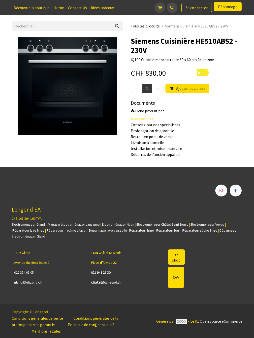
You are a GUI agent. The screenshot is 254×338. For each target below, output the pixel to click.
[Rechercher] (117, 26)
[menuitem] (32, 8)
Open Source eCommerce (221, 321)
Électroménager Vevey (207, 224)
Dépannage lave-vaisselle (108, 230)
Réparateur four (168, 230)
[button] (172, 7)
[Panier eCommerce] (160, 7)
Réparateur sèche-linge (199, 230)
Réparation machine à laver (67, 230)
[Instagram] (221, 190)
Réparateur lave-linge (28, 230)
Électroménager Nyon (118, 224)
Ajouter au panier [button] (190, 88)
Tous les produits (145, 26)
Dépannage (227, 6)
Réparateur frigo (141, 230)
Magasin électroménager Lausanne (74, 224)
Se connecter (197, 7)
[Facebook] (236, 190)
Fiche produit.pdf (149, 110)
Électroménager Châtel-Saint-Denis (162, 224)
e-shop (176, 257)
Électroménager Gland (28, 224)
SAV (176, 277)
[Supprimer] (136, 88)
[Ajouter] (157, 88)
